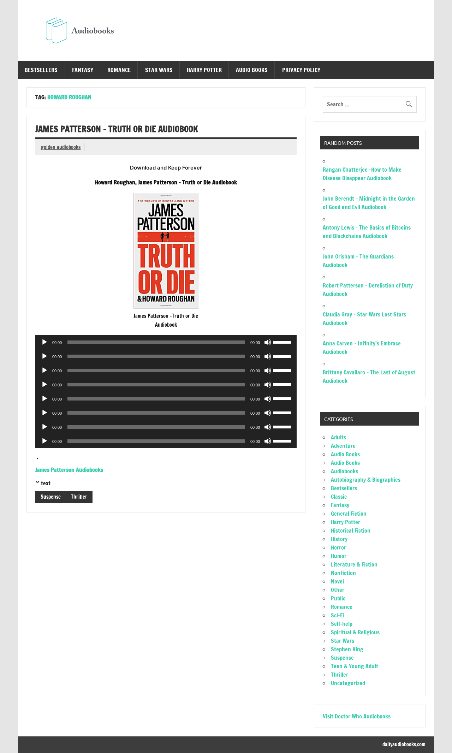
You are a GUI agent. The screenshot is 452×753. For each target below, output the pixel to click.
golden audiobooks (61, 147)
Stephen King (347, 649)
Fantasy (82, 70)
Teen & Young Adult (354, 666)
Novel (337, 581)
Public (338, 598)
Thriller (79, 496)
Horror (338, 547)
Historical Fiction (350, 530)
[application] (165, 342)
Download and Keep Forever (166, 167)
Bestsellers (41, 70)
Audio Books (252, 70)
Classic (339, 496)
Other (337, 590)
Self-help (341, 624)
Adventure (343, 446)
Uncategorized (348, 683)
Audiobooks (344, 471)
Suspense (51, 496)
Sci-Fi (337, 615)
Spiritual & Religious (355, 632)
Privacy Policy (301, 70)
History (339, 539)
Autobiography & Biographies (365, 480)
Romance (119, 70)
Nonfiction (343, 573)
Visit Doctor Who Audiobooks (357, 716)
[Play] (44, 342)
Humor (338, 556)
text (45, 483)
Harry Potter (204, 70)
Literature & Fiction (354, 564)
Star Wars (159, 70)
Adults (338, 437)
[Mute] (267, 342)
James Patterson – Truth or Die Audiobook (116, 129)
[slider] (283, 341)
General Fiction (349, 513)
